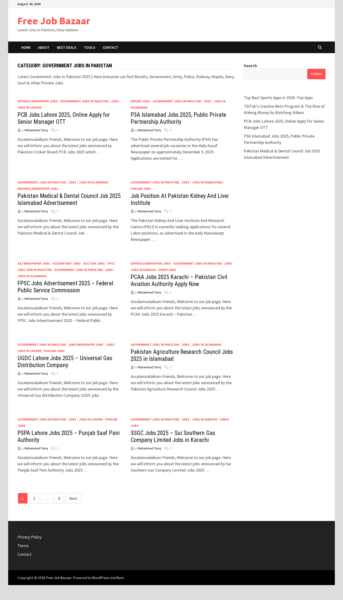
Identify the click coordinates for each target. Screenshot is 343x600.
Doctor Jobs (94, 263)
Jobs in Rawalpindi (207, 182)
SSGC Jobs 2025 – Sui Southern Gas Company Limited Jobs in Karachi (173, 436)
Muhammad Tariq (36, 130)
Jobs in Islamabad (93, 182)
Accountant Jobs (66, 263)
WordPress (100, 577)
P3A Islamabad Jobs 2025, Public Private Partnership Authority (178, 118)
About (43, 47)
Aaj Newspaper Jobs (34, 263)
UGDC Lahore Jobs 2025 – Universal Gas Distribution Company (65, 362)
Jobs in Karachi (143, 270)
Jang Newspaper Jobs (85, 344)
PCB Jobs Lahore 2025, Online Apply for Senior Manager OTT (64, 118)
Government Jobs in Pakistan (84, 101)
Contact (110, 47)
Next (73, 498)
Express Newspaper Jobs (38, 101)
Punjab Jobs (141, 188)
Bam (120, 577)
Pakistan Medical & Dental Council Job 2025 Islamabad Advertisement (69, 199)
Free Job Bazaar (54, 20)
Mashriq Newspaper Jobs (38, 188)
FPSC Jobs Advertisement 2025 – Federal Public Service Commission (65, 287)
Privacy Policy (30, 537)
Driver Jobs (140, 101)
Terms (23, 545)
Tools (89, 47)
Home (26, 47)
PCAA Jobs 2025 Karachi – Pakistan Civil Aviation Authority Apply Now (179, 280)
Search (250, 65)
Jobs (115, 101)
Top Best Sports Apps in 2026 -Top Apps (278, 97)
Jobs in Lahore (30, 107)
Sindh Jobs (167, 270)
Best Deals (66, 47)
